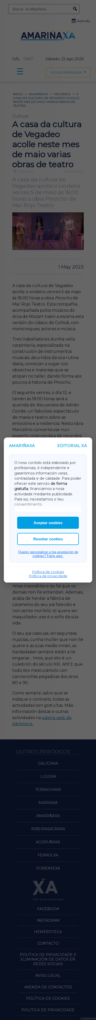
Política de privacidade (48, 576)
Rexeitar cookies (48, 539)
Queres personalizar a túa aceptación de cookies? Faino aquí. (48, 554)
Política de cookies (48, 572)
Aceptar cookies (48, 523)
